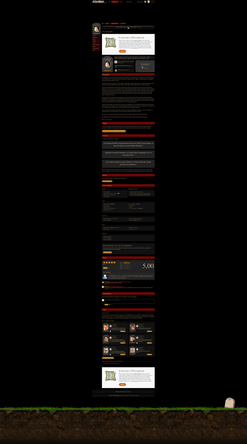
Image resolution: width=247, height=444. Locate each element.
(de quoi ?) (129, 65)
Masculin (108, 196)
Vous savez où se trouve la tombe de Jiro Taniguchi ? (114, 131)
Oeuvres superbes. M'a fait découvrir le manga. (120, 281)
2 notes (126, 261)
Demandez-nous (107, 252)
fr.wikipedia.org (109, 119)
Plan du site (131, 395)
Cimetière (114, 1)
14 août (125, 61)
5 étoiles (121, 262)
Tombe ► (123, 331)
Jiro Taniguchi (122, 23)
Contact (136, 395)
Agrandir (122, 51)
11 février (120, 62)
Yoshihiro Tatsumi (111, 88)
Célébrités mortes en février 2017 (111, 363)
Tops (121, 1)
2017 (123, 62)
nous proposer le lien (111, 316)
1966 (113, 337)
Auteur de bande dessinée (145, 193)
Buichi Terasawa (140, 324)
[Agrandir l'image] (115, 38)
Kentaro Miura (113, 336)
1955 (113, 325)
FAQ (123, 395)
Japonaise (116, 193)
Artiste (138, 193)
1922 (139, 348)
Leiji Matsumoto (140, 336)
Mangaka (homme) (114, 23)
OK (128, 28)
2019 (115, 348)
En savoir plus (139, 27)
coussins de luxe (134, 47)
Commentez (106, 284)
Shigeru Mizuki (139, 347)
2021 (115, 337)
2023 (142, 325)
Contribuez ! (145, 68)
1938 (139, 337)
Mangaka (141, 191)
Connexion (153, 2)
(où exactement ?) (125, 69)
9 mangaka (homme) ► (108, 357)
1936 (113, 348)
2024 (115, 325)
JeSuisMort (98, 1)
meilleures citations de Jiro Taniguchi (118, 171)
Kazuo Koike (113, 347)
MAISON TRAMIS (137, 40)
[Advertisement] (123, 13)
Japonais (119, 61)
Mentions (127, 395)
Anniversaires (129, 1)
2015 (142, 348)
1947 (129, 61)
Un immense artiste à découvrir (116, 286)
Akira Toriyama (113, 324)
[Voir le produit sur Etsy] (110, 42)
